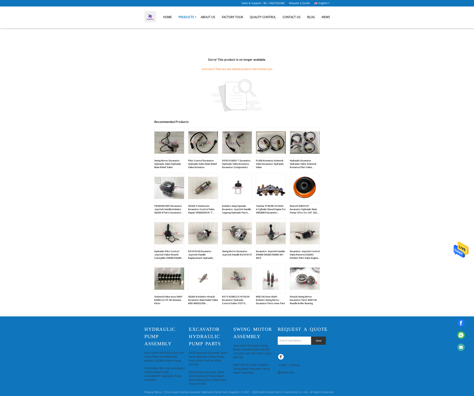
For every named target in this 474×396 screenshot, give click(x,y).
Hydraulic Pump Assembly (160, 336)
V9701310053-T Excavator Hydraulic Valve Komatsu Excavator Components (236, 164)
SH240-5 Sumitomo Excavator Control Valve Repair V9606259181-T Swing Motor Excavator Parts (201, 209)
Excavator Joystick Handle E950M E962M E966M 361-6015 (270, 254)
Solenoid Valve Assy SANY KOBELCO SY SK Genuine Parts (168, 300)
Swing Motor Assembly (252, 333)
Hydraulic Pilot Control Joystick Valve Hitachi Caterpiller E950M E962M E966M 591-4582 (167, 255)
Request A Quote (299, 3)
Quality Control (263, 17)
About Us (208, 17)
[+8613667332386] (461, 335)
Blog (311, 17)
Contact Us (292, 17)
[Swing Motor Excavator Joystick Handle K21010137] (237, 233)
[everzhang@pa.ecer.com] (461, 347)
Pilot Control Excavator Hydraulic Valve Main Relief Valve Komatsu (202, 164)
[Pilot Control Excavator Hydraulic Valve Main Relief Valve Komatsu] (203, 142)
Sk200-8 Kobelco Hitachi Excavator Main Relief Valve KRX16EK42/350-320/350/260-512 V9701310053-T (203, 300)
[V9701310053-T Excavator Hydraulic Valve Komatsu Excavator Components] (237, 142)
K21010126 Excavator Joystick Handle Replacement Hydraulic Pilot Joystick (200, 255)
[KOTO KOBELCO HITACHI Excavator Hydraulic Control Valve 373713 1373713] (237, 278)
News (326, 17)
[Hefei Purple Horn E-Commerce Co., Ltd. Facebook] (281, 357)
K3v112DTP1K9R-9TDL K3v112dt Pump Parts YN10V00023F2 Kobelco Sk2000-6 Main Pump (164, 356)
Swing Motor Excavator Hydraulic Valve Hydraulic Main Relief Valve (167, 164)
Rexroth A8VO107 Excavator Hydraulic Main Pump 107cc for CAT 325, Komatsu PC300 (303, 209)
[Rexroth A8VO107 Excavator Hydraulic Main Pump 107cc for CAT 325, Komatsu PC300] (305, 187)
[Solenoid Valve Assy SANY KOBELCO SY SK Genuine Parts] (169, 278)
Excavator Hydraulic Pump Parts (205, 336)
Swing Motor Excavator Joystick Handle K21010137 (237, 253)
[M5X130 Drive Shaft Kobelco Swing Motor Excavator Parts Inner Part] (271, 278)
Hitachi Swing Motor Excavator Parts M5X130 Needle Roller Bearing (303, 300)
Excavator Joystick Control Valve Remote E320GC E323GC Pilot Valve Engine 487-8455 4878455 (305, 255)
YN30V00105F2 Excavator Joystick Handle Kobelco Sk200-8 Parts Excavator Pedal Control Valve (168, 209)
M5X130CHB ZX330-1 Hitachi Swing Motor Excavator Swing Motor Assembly (251, 368)
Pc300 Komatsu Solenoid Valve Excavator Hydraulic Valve (270, 164)
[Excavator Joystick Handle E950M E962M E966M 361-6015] (271, 233)
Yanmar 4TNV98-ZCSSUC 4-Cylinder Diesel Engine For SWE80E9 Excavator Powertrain (271, 209)
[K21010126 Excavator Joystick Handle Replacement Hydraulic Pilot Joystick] (203, 233)
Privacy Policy (152, 392)
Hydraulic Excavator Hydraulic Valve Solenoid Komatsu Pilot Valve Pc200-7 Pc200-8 (303, 164)
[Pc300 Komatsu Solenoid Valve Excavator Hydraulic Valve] (271, 142)
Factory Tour (232, 17)
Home (167, 17)
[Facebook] (461, 323)
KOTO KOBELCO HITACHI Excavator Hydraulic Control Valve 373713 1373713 (236, 300)
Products (186, 17)
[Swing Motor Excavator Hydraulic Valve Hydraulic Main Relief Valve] (169, 142)
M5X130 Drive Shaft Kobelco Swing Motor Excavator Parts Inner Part (270, 300)
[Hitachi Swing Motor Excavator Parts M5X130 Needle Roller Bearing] (305, 278)
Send (318, 340)
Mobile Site (287, 372)
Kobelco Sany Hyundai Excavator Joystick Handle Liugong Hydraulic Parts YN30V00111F (236, 209)
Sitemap (295, 365)
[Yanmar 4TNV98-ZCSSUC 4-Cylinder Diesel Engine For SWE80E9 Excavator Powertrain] (271, 187)
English (323, 3)
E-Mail (283, 365)
